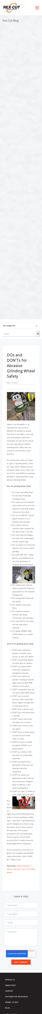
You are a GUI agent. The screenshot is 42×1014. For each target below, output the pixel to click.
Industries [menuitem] (10, 985)
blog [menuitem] (7, 1008)
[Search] (38, 334)
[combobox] (19, 334)
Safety (19, 866)
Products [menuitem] (10, 980)
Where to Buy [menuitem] (12, 1002)
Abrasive (17, 869)
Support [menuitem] (9, 991)
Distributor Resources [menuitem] (16, 996)
